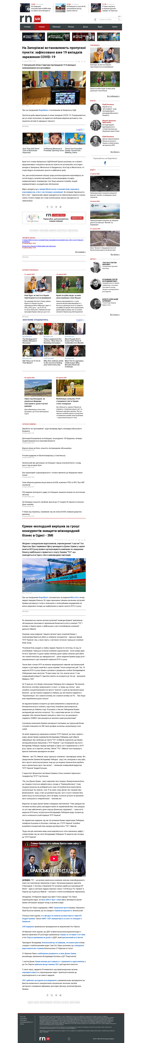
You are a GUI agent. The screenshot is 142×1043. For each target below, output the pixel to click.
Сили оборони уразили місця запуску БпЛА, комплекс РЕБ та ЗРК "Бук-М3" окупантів (53, 483)
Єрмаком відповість (64, 911)
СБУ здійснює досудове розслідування (39, 980)
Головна (27, 27)
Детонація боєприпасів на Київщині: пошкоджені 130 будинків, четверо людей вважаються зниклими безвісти (52, 439)
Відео (100, 27)
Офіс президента (46, 1002)
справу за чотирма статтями (72, 935)
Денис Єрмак (74, 1002)
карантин (53, 230)
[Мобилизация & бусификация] (58, 40)
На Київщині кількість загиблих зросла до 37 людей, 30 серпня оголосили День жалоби (53, 503)
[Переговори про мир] (83, 40)
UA (118, 16)
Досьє (85, 27)
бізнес (36, 1002)
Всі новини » (80, 252)
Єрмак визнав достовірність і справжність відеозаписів (59, 961)
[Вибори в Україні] (108, 40)
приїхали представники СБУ (47, 964)
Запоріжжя (44, 230)
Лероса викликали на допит (39, 937)
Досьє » (93, 259)
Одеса (30, 1002)
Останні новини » (29, 424)
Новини (42, 27)
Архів (22, 1024)
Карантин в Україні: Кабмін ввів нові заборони (39, 246)
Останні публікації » (30, 270)
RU (121, 16)
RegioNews (43, 110)
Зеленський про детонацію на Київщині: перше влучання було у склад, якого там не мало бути (51, 464)
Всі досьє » (115, 315)
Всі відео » (115, 254)
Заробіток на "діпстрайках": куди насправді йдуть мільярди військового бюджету (52, 430)
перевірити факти (30, 972)
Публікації (56, 27)
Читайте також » (29, 238)
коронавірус (34, 230)
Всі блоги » (115, 152)
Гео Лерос (65, 1002)
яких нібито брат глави (51, 900)
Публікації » (95, 45)
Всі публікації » (113, 96)
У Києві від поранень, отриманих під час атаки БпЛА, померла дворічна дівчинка (52, 513)
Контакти (23, 1018)
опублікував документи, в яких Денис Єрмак (56, 953)
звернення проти (61, 908)
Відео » (93, 170)
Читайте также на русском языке (64, 61)
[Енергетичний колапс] (33, 40)
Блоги (114, 27)
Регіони (71, 27)
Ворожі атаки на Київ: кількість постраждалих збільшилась (47, 448)
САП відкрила (28, 927)
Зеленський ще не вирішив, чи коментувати (61, 943)
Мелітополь (62, 230)
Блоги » (93, 101)
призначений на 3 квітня (72, 937)
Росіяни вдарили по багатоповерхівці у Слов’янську (43, 455)
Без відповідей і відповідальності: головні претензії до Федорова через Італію (52, 474)
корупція (57, 1002)
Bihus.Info (74, 597)
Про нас (23, 1017)
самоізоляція (72, 230)
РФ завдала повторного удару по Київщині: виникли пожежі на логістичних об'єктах (53, 493)
